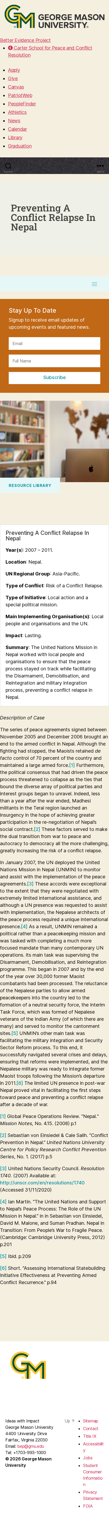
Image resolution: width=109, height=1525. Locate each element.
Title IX (89, 1436)
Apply (14, 70)
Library (15, 137)
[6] (19, 1083)
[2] (37, 829)
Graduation (19, 146)
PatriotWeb (20, 95)
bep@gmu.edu (30, 1446)
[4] (24, 926)
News (14, 120)
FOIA (88, 1506)
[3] (30, 884)
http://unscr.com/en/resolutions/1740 (42, 1182)
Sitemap (90, 1421)
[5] (14, 1033)
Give (13, 78)
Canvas (16, 87)
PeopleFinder (22, 103)
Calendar (17, 129)
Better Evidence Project (25, 40)
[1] (72, 765)
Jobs (88, 1457)
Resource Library (30, 485)
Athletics (17, 112)
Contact (90, 1428)
